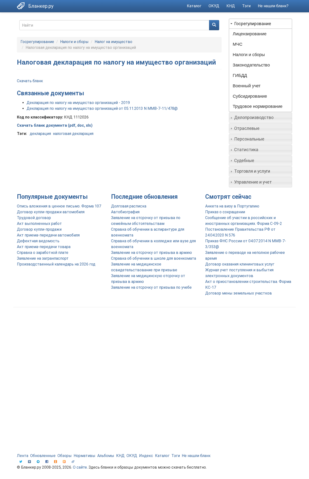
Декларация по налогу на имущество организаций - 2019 (78, 102)
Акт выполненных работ (39, 223)
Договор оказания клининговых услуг (239, 264)
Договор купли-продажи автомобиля (50, 212)
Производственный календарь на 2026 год (56, 264)
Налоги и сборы (74, 41)
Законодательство (251, 65)
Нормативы (84, 455)
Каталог (194, 6)
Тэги (246, 6)
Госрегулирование (37, 41)
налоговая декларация (73, 133)
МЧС (237, 44)
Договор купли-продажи (39, 229)
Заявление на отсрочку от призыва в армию (151, 252)
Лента (22, 455)
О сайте (80, 467)
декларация (40, 133)
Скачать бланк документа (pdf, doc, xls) (54, 125)
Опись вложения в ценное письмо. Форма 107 (59, 206)
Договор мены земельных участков (238, 293)
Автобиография (125, 212)
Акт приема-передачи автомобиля (48, 235)
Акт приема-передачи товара (43, 246)
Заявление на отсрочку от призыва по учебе (151, 287)
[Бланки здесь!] (22, 6)
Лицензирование (250, 33)
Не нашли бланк (196, 455)
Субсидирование (250, 96)
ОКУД (214, 6)
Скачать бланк (30, 81)
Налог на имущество (113, 41)
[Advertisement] (154, 349)
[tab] (260, 24)
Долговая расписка (128, 206)
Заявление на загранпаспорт (43, 258)
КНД (230, 6)
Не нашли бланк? (273, 6)
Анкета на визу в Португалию (232, 206)
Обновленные (43, 455)
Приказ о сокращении (225, 212)
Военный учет (246, 85)
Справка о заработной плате (42, 252)
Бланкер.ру (40, 6)
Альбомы (105, 455)
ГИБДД (240, 75)
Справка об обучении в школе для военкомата (153, 258)
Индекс (146, 455)
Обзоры (64, 455)
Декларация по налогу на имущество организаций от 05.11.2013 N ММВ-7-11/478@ (102, 108)
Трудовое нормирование (257, 106)
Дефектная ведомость (38, 241)
